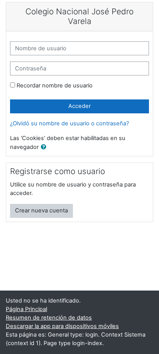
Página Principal (26, 309)
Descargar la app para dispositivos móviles (62, 326)
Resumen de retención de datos (49, 317)
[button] (45, 147)
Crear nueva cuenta (41, 210)
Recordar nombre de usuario (55, 85)
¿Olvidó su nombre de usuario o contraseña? (69, 123)
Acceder (79, 106)
